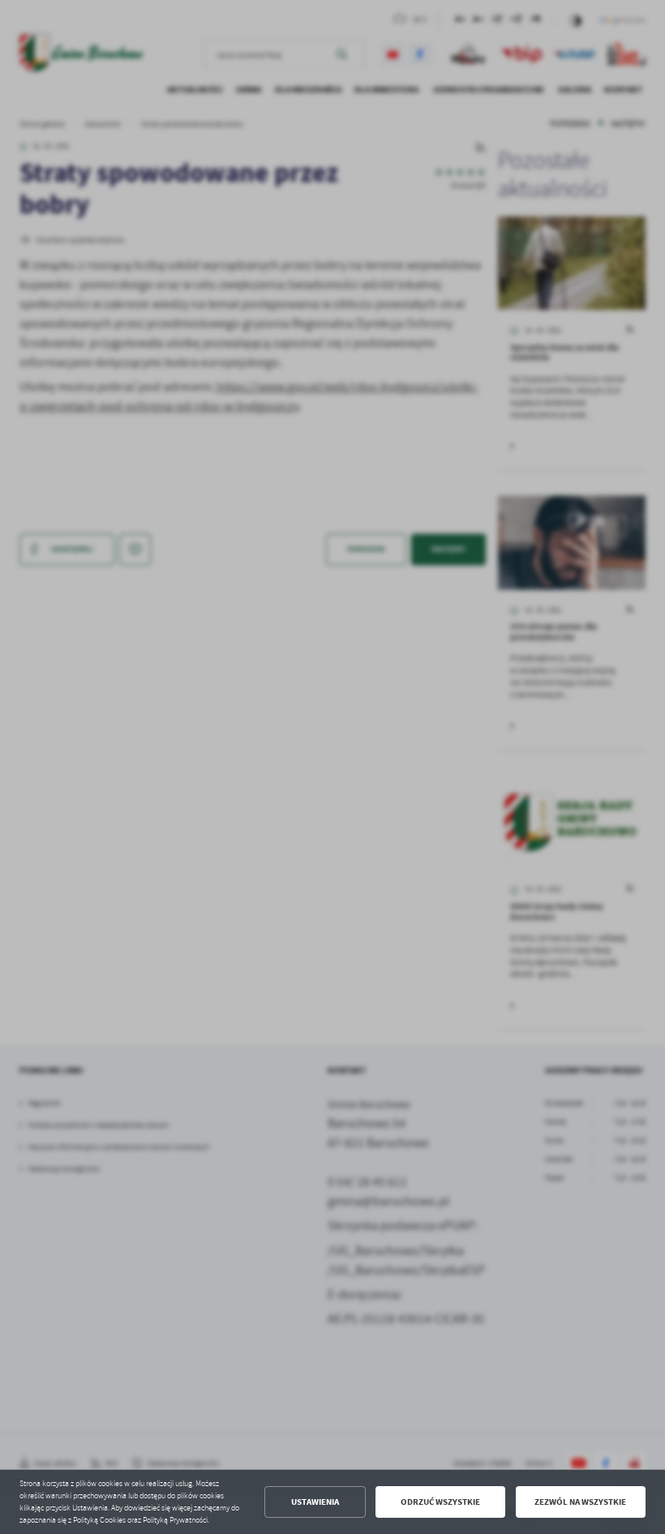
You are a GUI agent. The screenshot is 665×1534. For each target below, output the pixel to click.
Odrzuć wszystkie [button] (440, 1502)
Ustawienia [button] (315, 1502)
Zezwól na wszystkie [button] (580, 1502)
